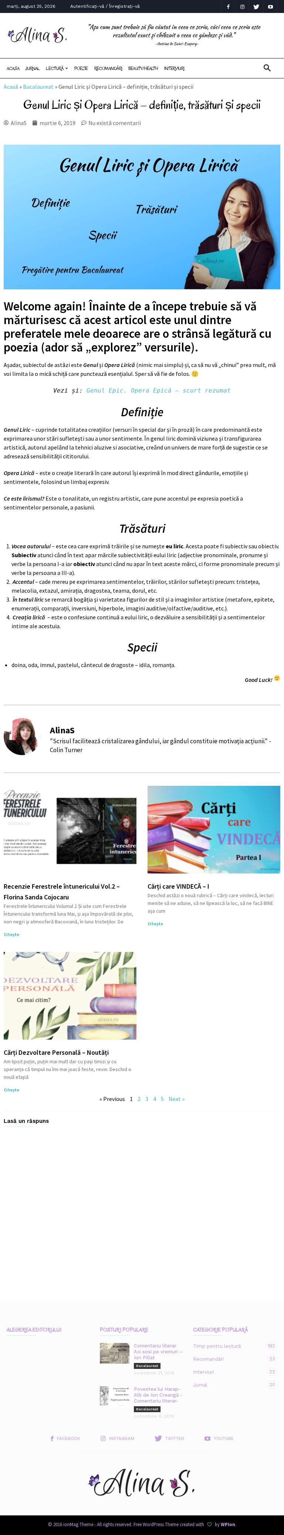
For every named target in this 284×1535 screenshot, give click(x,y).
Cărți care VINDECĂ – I (178, 886)
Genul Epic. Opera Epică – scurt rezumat (159, 390)
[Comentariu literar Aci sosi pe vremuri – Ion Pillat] (114, 1353)
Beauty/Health (143, 68)
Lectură (54, 68)
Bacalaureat (38, 86)
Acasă (11, 86)
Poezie (81, 68)
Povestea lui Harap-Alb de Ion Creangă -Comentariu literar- (158, 1395)
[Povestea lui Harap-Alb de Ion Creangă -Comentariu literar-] (114, 1396)
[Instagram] (242, 6)
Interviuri (174, 68)
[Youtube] (270, 6)
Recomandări (108, 68)
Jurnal (33, 68)
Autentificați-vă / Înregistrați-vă (105, 6)
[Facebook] (228, 6)
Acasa (13, 68)
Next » (177, 1099)
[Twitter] (256, 6)
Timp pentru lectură (228, 1346)
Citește (11, 934)
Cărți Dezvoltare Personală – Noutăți (56, 1052)
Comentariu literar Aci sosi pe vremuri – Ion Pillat (158, 1351)
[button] (267, 68)
